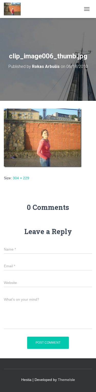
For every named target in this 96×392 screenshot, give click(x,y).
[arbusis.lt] (14, 9)
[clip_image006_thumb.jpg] (43, 138)
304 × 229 (21, 178)
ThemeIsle (66, 380)
